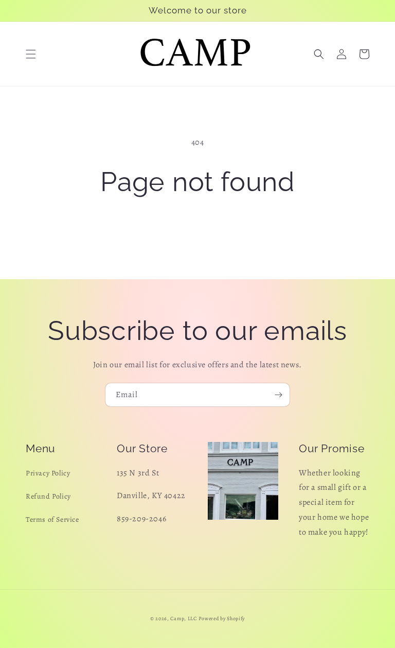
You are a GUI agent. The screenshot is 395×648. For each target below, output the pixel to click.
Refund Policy (48, 496)
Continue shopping (198, 231)
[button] (31, 54)
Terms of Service (52, 519)
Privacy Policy (48, 473)
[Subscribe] (278, 395)
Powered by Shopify (222, 618)
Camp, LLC (183, 618)
